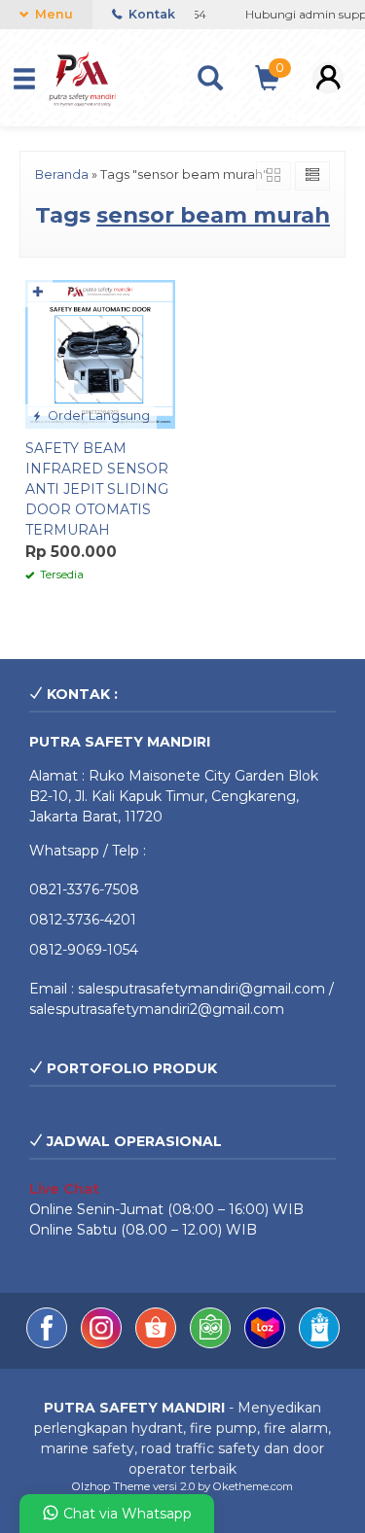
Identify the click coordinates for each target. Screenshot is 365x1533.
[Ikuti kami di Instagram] (103, 1343)
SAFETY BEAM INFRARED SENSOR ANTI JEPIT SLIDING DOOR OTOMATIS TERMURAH (96, 489)
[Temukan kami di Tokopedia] (212, 1343)
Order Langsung (97, 415)
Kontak (150, 14)
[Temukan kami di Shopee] (157, 1343)
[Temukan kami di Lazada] (266, 1343)
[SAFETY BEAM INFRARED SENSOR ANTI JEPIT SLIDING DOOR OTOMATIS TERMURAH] (100, 353)
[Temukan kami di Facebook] (48, 1343)
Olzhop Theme (111, 1486)
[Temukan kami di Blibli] (319, 1343)
